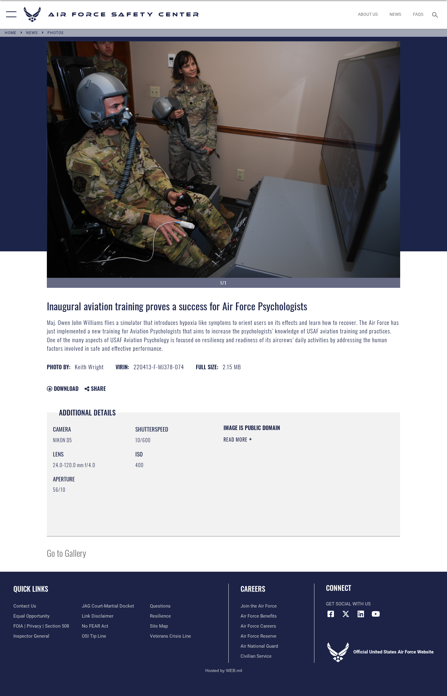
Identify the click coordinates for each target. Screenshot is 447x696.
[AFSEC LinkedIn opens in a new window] (360, 613)
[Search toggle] (436, 14)
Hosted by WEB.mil (223, 670)
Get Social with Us (348, 604)
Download (65, 388)
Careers (253, 589)
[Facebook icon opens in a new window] (330, 613)
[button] (10, 14)
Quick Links (30, 589)
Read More (236, 439)
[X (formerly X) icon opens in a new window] (345, 613)
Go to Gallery (66, 552)
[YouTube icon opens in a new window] (375, 613)
